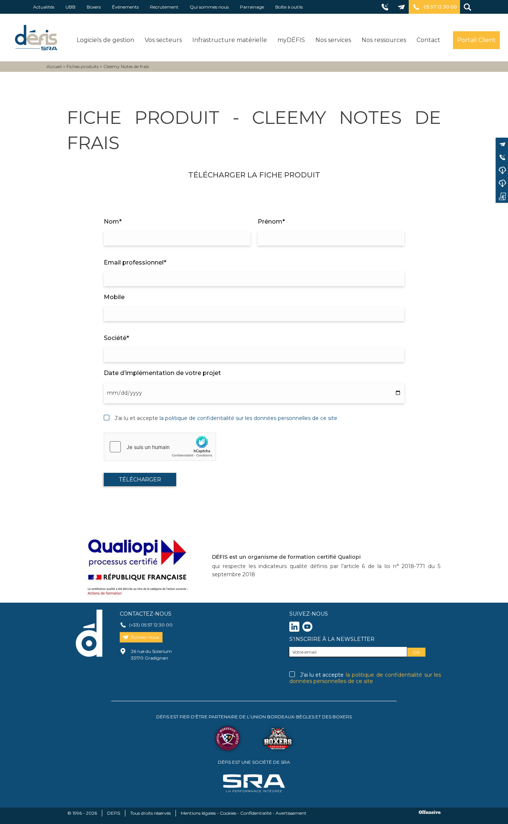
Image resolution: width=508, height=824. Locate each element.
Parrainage (252, 7)
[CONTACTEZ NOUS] (502, 144)
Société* (116, 338)
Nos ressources (383, 40)
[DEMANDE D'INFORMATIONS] (502, 196)
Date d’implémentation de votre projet (162, 372)
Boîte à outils (289, 7)
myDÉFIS (291, 40)
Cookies (228, 813)
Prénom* (271, 221)
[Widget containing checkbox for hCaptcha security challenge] (160, 447)
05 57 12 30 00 (440, 7)
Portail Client (476, 40)
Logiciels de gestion (105, 40)
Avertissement (291, 813)
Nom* (113, 221)
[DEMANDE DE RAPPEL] (502, 157)
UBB (70, 7)
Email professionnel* (135, 262)
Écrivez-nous (145, 637)
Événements (125, 7)
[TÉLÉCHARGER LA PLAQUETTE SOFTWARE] (502, 170)
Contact (428, 40)
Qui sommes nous (209, 7)
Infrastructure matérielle (229, 40)
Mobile (114, 297)
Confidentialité (255, 813)
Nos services (333, 40)
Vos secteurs (163, 40)
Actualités (43, 7)
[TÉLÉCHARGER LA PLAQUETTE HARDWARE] (502, 183)
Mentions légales (198, 813)
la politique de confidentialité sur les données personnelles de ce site (248, 418)
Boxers (94, 7)
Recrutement (164, 7)
